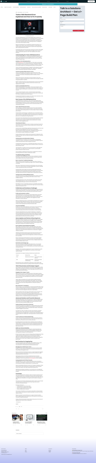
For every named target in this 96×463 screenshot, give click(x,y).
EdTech (55, 7)
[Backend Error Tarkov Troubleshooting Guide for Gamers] (41, 417)
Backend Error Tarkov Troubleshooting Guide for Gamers (41, 422)
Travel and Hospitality (16, 7)
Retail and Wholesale (23, 7)
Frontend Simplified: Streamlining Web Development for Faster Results (29, 422)
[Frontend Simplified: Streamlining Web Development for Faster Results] (29, 417)
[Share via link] (21, 406)
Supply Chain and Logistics (7, 7)
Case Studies (50, 7)
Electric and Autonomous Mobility (36, 7)
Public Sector (29, 7)
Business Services (44, 7)
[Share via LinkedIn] (19, 406)
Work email (62, 21)
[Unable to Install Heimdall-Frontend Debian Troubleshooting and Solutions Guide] (17, 417)
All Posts (2, 7)
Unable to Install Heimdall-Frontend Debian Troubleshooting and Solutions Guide (17, 422)
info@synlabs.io (5, 452)
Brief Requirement (62, 24)
